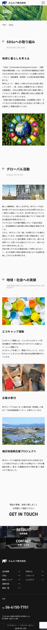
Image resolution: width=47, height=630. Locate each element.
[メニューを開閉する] (43, 3)
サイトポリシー (12, 625)
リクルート (30, 575)
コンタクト (30, 579)
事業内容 (5, 583)
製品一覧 (5, 588)
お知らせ (29, 571)
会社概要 (5, 571)
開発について (7, 579)
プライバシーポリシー (27, 625)
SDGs (4, 575)
